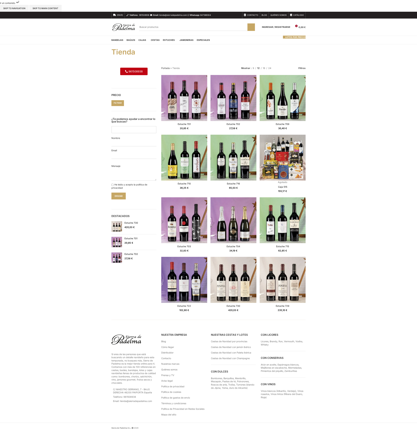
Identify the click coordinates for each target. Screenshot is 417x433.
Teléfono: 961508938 (124, 396)
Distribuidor (167, 352)
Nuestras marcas (170, 363)
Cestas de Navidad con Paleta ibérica (231, 352)
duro (231, 387)
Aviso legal (167, 380)
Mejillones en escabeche (274, 367)
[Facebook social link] (226, 15)
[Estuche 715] (283, 220)
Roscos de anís (219, 384)
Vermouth (289, 341)
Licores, (265, 341)
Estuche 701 (130, 238)
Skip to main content (45, 8)
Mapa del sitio (168, 414)
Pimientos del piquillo (272, 371)
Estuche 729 (282, 305)
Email (114, 150)
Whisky (265, 344)
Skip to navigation (14, 8)
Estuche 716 (233, 183)
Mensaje (115, 166)
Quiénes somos (169, 369)
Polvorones (243, 381)
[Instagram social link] (230, 15)
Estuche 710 (184, 183)
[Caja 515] (283, 158)
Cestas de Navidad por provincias (229, 341)
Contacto (166, 358)
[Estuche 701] (116, 242)
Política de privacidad (172, 386)
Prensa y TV (167, 375)
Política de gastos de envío (175, 397)
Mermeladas (294, 367)
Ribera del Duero (293, 394)
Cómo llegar (167, 347)
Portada (165, 68)
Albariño (281, 391)
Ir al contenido (8, 3)
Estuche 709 (282, 124)
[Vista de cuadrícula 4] (289, 68)
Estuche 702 (131, 254)
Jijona (217, 387)
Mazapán (216, 381)
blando (250, 384)
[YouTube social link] (234, 15)
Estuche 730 (131, 222)
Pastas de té (229, 381)
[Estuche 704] (233, 220)
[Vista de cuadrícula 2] (278, 68)
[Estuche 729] (283, 280)
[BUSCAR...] (251, 27)
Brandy (273, 341)
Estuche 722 (184, 305)
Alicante (242, 387)
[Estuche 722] (184, 280)
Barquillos (228, 378)
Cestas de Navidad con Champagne (230, 358)
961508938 (144, 15)
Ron (281, 341)
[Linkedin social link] (239, 15)
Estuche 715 (282, 246)
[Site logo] (123, 27)
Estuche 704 (233, 246)
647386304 (205, 15)
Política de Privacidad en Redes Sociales (182, 408)
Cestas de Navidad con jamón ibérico (231, 347)
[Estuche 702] (116, 257)
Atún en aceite (268, 364)
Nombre (115, 138)
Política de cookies (171, 392)
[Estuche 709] (283, 98)
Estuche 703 (184, 246)
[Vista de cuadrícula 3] (283, 68)
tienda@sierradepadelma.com (173, 15)
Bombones (216, 378)
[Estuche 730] (116, 226)
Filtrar (118, 103)
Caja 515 (282, 186)
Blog (163, 341)
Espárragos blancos (288, 364)
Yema (225, 387)
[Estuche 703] (184, 220)
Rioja (263, 397)
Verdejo (291, 391)
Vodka (298, 341)
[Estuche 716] (233, 158)
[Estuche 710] (184, 158)
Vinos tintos (277, 394)
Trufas (231, 384)
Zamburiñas (290, 371)
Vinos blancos (268, 391)
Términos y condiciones (173, 403)
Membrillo (240, 378)
